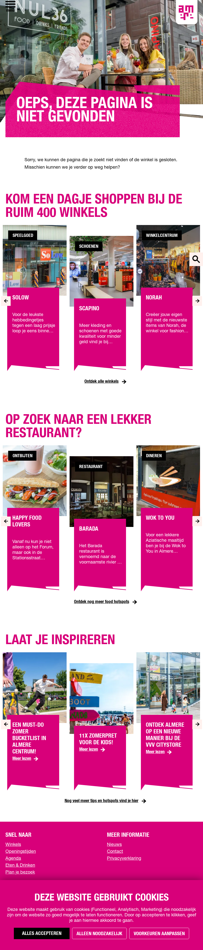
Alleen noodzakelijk (99, 933)
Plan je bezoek (20, 872)
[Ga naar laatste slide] (6, 301)
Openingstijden (20, 851)
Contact (115, 851)
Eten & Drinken (20, 865)
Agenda (13, 858)
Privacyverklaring (124, 858)
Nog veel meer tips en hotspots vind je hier (101, 801)
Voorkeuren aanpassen (159, 933)
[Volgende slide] (197, 301)
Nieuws (114, 844)
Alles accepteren (41, 933)
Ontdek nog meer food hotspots (101, 602)
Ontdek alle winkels (101, 381)
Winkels (13, 844)
